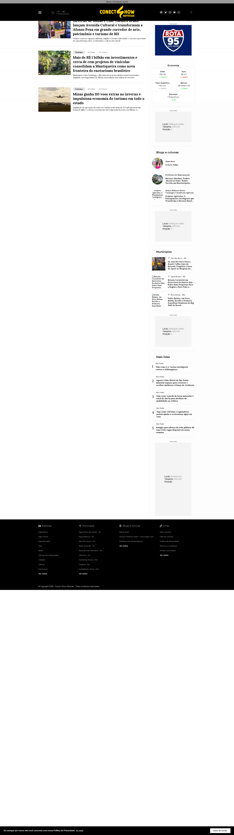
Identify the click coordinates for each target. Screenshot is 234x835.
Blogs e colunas (167, 152)
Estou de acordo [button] (220, 831)
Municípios (164, 251)
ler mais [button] (79, 831)
